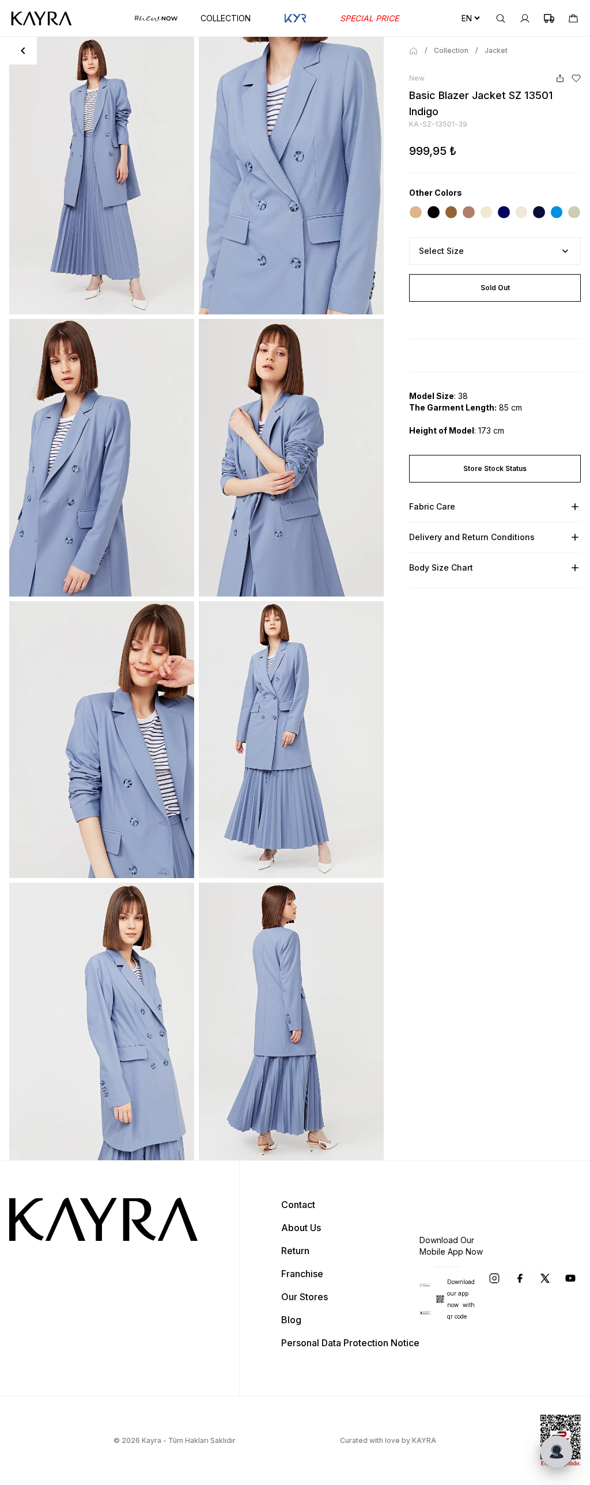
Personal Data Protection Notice (350, 1343)
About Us (301, 1227)
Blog (291, 1320)
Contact (298, 1204)
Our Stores (304, 1296)
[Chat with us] (556, 1451)
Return (295, 1250)
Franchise (302, 1273)
